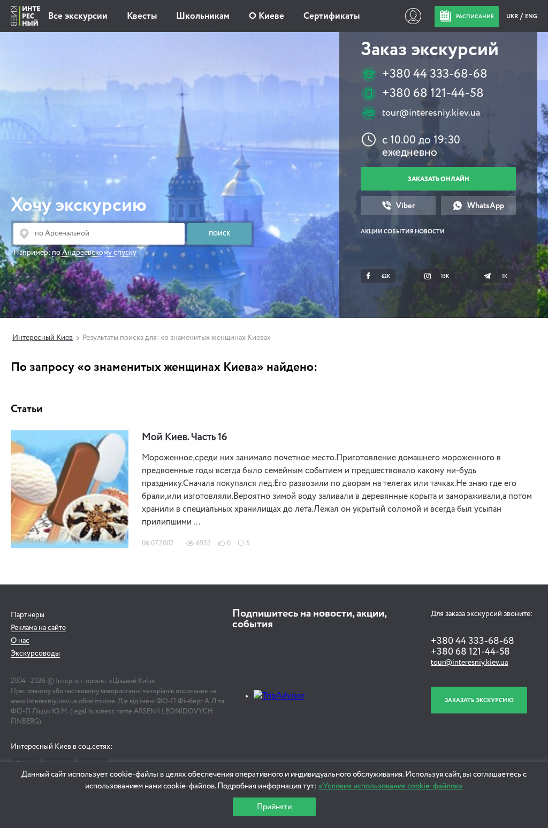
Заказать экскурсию (479, 700)
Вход (413, 16)
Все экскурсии (78, 16)
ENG (531, 16)
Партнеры (27, 615)
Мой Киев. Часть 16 (184, 437)
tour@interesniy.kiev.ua (431, 113)
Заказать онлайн (438, 179)
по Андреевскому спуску (94, 252)
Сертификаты (331, 16)
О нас (20, 640)
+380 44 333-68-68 (435, 74)
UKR (512, 16)
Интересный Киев (42, 337)
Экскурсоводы (35, 653)
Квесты (142, 16)
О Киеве (266, 16)
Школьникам (203, 16)
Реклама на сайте (38, 628)
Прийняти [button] (274, 807)
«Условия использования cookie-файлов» (390, 786)
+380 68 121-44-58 (433, 93)
